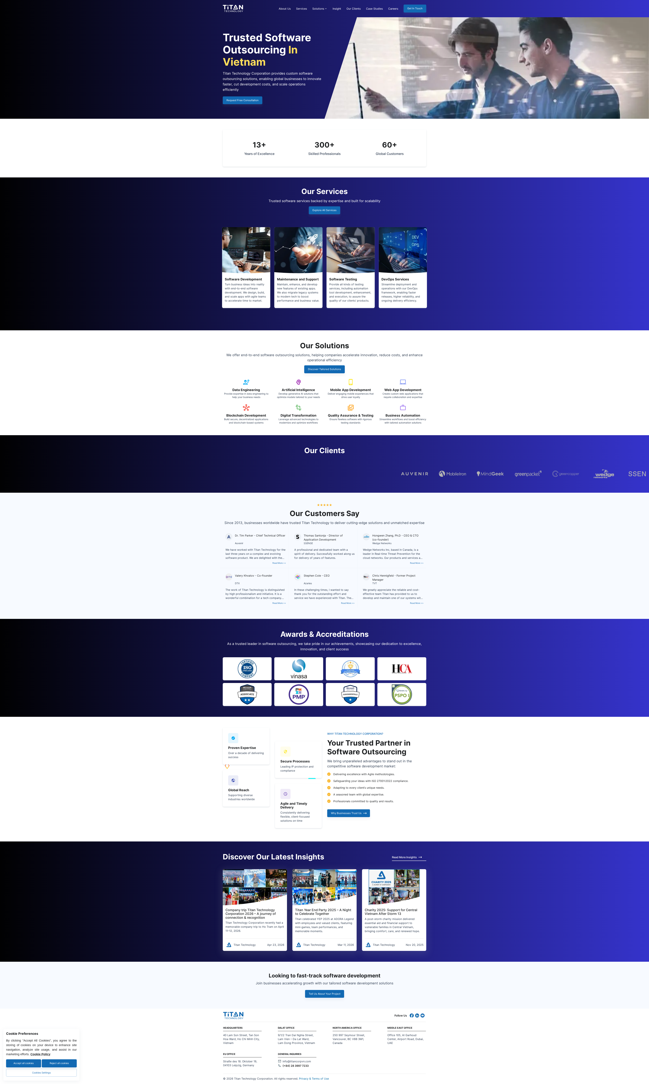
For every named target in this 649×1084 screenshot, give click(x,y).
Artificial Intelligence (298, 390)
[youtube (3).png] (423, 1015)
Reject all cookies (59, 1063)
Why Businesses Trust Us (346, 813)
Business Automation (403, 415)
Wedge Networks (381, 543)
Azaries (308, 583)
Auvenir (239, 543)
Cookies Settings (41, 1072)
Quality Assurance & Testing (350, 415)
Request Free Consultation (242, 100)
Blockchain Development (246, 415)
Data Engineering (246, 390)
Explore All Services (324, 210)
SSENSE (308, 543)
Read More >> (279, 563)
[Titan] (232, 8)
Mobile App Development (350, 390)
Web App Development (403, 390)
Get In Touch (415, 8)
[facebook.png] (412, 1015)
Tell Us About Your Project (324, 993)
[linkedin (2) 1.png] (417, 1015)
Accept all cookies (24, 1063)
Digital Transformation (298, 415)
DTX (237, 583)
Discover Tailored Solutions (324, 369)
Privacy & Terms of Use (314, 1078)
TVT (374, 583)
